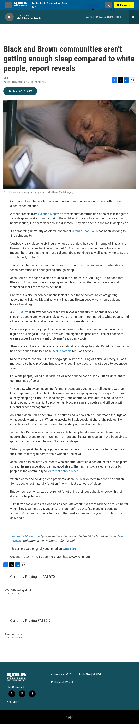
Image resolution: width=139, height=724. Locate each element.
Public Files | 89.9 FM (90, 674)
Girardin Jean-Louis (85, 231)
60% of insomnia (60, 351)
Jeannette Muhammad (25, 536)
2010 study (20, 312)
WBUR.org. (70, 549)
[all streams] (134, 17)
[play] (9, 17)
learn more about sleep (63, 471)
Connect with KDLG (61, 674)
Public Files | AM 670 (62, 682)
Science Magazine (50, 214)
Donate (125, 5)
